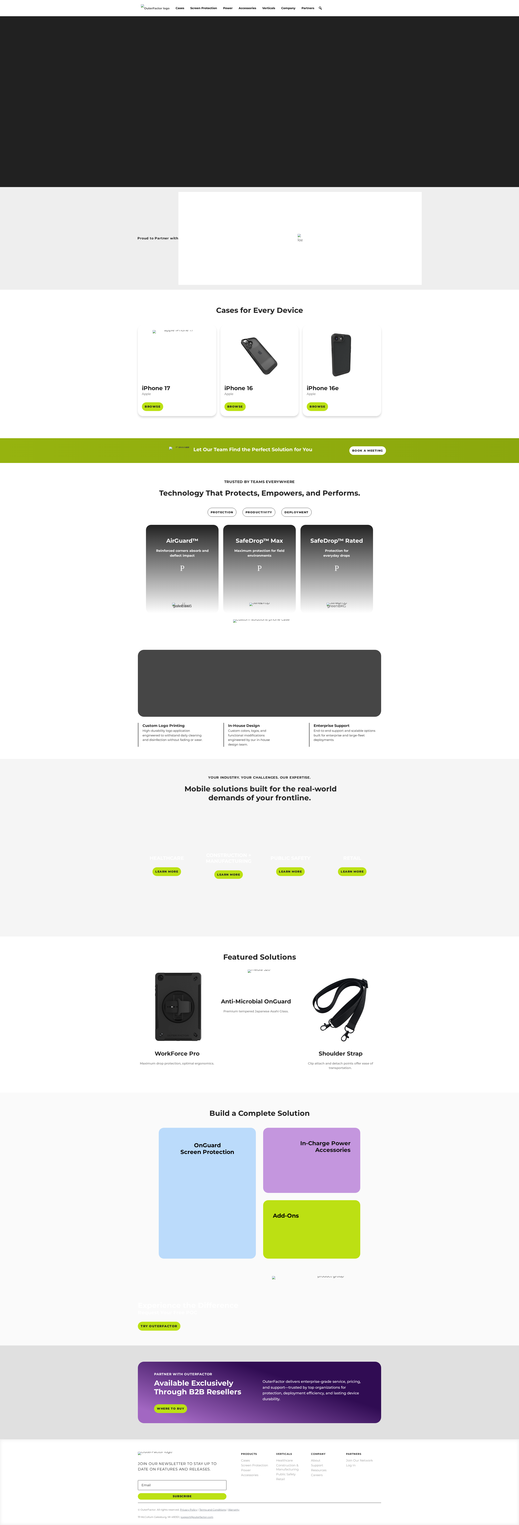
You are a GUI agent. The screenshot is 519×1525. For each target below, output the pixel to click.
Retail (280, 1479)
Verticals (268, 8)
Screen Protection (203, 8)
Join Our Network (359, 1460)
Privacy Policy (188, 1509)
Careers (317, 1475)
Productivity (259, 512)
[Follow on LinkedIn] (352, 1508)
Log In (351, 1465)
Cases (180, 8)
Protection (222, 512)
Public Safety (286, 1474)
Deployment (296, 512)
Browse (152, 406)
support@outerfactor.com (197, 1517)
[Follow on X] (369, 1508)
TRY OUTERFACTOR (159, 1326)
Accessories (247, 8)
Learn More (166, 871)
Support (317, 1465)
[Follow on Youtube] (344, 1508)
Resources (318, 1470)
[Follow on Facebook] (378, 1508)
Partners (307, 8)
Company (288, 8)
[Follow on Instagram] (361, 1508)
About (315, 1460)
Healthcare (284, 1460)
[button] (320, 8)
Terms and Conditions (212, 1509)
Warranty (233, 1509)
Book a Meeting (367, 450)
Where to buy (170, 1408)
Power (228, 8)
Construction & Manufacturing (287, 1467)
